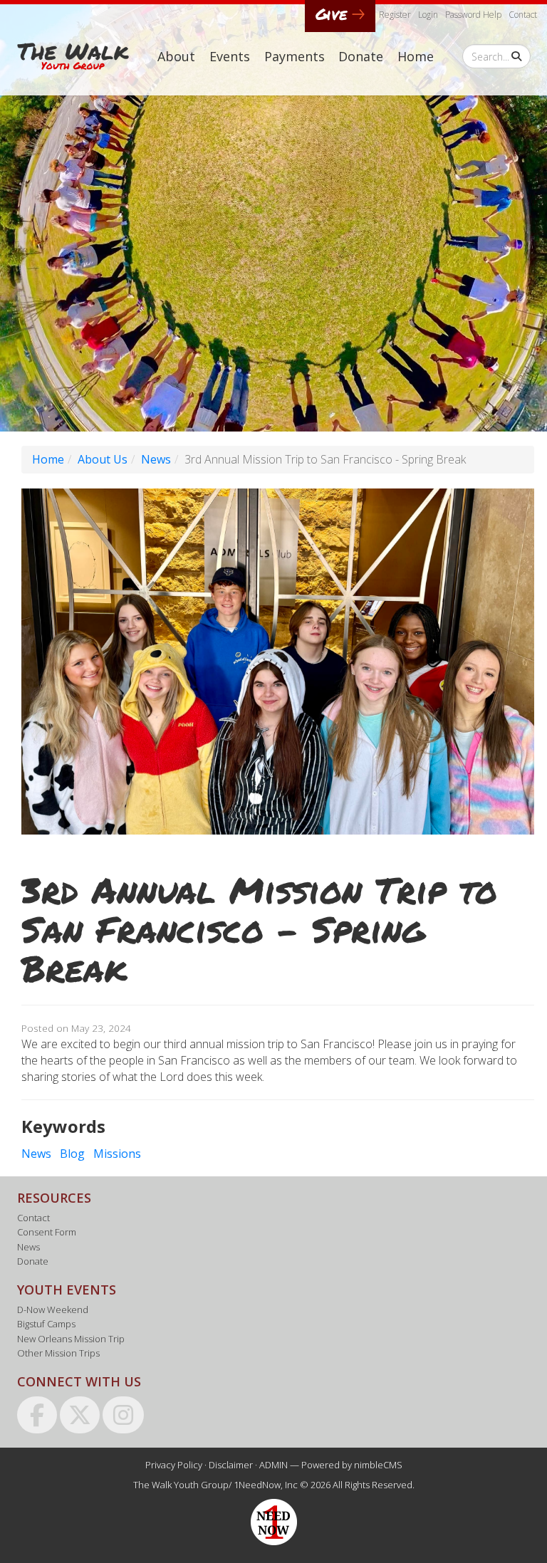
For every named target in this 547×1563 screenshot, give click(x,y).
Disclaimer (231, 1464)
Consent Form (46, 1231)
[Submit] (516, 56)
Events (229, 56)
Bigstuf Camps (46, 1323)
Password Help (473, 15)
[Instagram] (123, 1413)
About (176, 56)
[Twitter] (80, 1413)
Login (428, 15)
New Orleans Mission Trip (71, 1338)
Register (395, 15)
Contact (523, 15)
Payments (294, 56)
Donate (360, 56)
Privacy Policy (173, 1464)
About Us (102, 459)
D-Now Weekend (52, 1309)
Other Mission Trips (58, 1353)
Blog (72, 1153)
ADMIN (273, 1464)
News (156, 459)
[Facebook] (37, 1413)
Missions (117, 1153)
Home (415, 56)
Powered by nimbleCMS (351, 1464)
